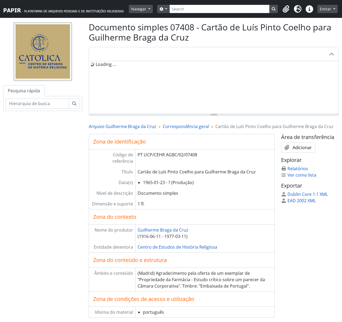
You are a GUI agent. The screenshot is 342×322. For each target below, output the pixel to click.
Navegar (139, 8)
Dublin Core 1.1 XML (307, 194)
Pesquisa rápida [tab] (24, 91)
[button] (286, 9)
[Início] (66, 9)
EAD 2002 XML (301, 201)
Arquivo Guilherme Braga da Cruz (122, 126)
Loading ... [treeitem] (106, 64)
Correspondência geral (186, 126)
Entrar (326, 8)
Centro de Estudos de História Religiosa (177, 247)
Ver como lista (301, 175)
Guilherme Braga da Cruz (163, 230)
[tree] (214, 87)
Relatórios (297, 169)
